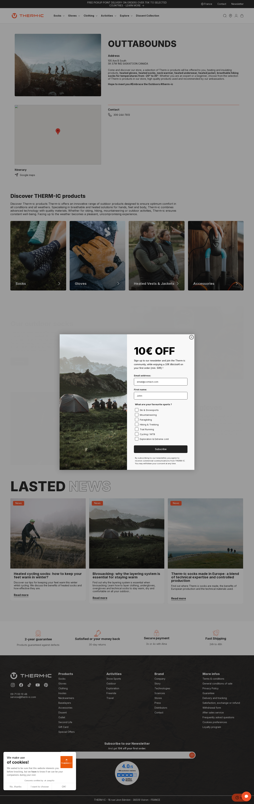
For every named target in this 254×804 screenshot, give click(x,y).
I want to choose (40, 786)
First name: (140, 389)
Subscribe (161, 449)
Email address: (142, 375)
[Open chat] (246, 796)
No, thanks (15, 786)
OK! (64, 786)
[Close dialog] (191, 337)
